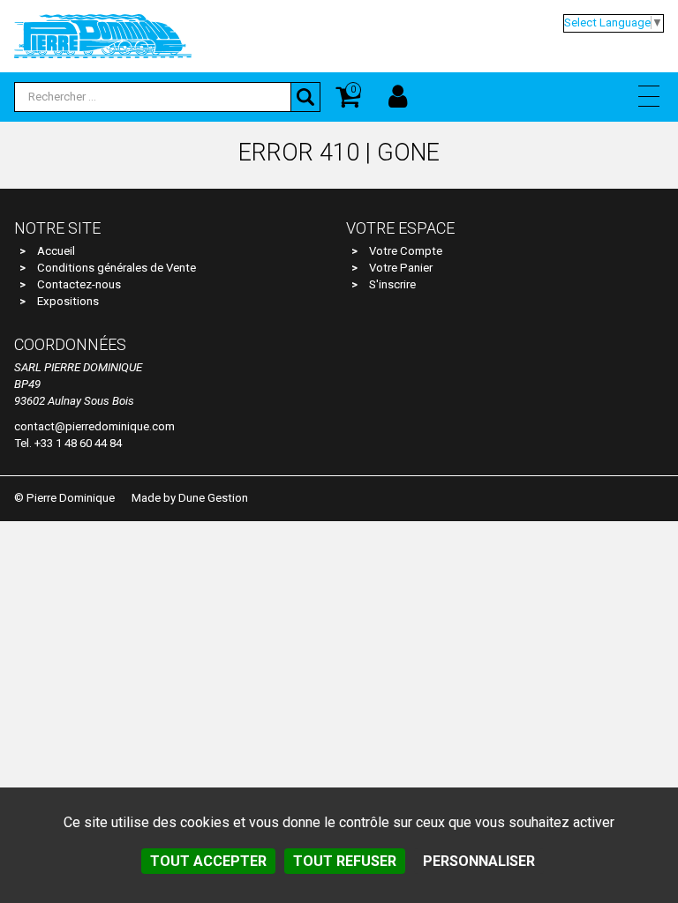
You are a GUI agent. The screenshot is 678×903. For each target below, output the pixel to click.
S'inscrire (392, 284)
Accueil (56, 250)
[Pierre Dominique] (103, 35)
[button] (649, 96)
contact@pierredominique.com (94, 426)
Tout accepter (208, 861)
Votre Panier (401, 267)
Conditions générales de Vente (116, 267)
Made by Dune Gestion (190, 497)
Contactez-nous (79, 284)
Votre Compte (405, 250)
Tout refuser (344, 861)
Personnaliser (479, 861)
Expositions (68, 301)
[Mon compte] (397, 97)
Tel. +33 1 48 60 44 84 (68, 443)
